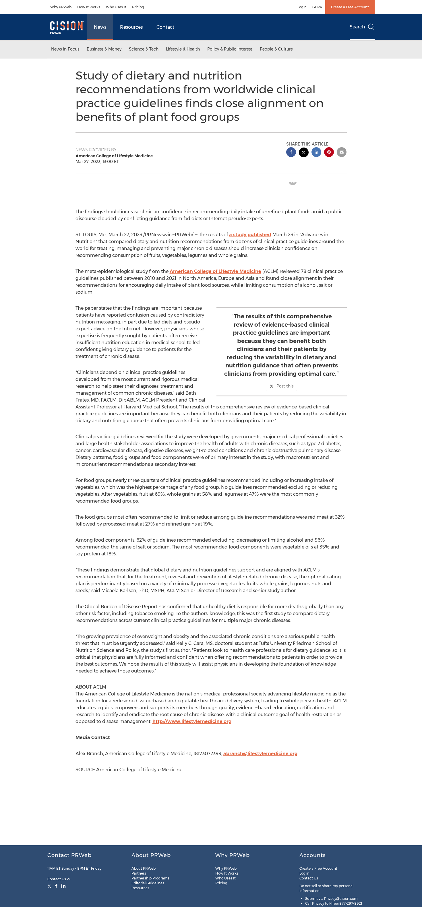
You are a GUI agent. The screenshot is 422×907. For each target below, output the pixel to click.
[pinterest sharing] (329, 152)
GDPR (317, 7)
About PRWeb (143, 868)
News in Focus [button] (65, 49)
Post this (284, 390)
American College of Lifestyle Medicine (215, 276)
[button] (211, 184)
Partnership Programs (150, 878)
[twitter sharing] (304, 153)
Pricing (138, 7)
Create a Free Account (350, 7)
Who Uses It (116, 7)
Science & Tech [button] (143, 49)
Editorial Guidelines (147, 883)
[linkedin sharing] (316, 152)
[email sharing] (341, 152)
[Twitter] (50, 886)
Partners (138, 873)
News (100, 27)
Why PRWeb (60, 7)
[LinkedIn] (63, 886)
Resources (131, 27)
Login (302, 7)
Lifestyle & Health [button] (183, 49)
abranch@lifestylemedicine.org (260, 758)
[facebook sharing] (291, 152)
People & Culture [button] (276, 49)
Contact (165, 27)
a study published (250, 239)
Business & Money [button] (104, 49)
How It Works (88, 7)
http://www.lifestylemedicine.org (191, 726)
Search (357, 27)
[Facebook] (56, 886)
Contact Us (57, 879)
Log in (304, 873)
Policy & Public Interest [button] (229, 49)
